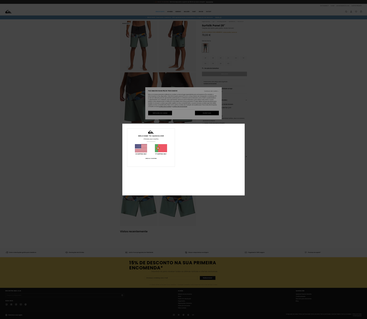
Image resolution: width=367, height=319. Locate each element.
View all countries (151, 158)
